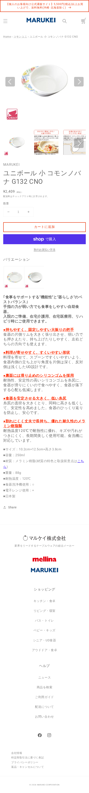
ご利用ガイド (44, 697)
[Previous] (10, 81)
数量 (6, 203)
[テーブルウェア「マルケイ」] (44, 573)
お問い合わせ (44, 716)
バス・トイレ (44, 620)
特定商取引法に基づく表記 (27, 757)
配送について (44, 706)
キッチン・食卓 (44, 601)
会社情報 (16, 753)
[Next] (79, 81)
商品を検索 (44, 687)
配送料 (6, 196)
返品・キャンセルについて (27, 766)
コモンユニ (20, 36)
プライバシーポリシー (24, 762)
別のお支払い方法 (44, 249)
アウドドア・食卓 (44, 650)
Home (7, 36)
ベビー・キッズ (44, 630)
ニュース (44, 677)
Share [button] (12, 507)
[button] (5, 21)
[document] (44, 81)
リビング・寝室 (44, 610)
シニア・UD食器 (44, 640)
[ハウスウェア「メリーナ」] (44, 562)
